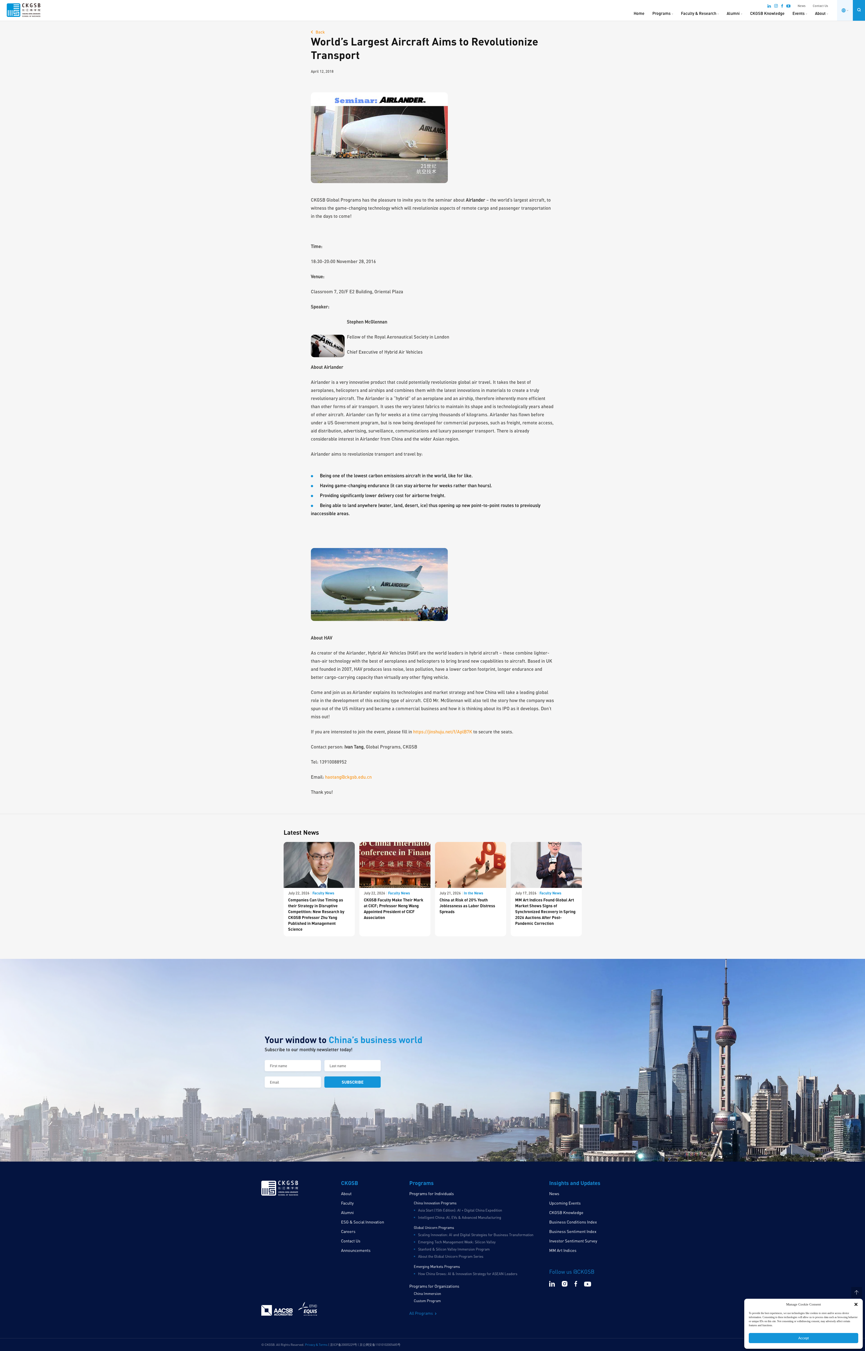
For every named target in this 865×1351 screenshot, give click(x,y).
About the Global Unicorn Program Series (450, 1256)
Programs (661, 13)
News (802, 6)
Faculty (347, 1203)
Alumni (733, 13)
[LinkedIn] (769, 6)
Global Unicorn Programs (434, 1227)
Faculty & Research (698, 13)
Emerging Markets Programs (437, 1266)
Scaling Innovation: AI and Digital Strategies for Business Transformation (475, 1235)
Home (639, 13)
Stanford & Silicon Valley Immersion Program (454, 1249)
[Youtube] (788, 6)
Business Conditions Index (573, 1221)
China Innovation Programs (435, 1203)
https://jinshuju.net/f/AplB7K (442, 731)
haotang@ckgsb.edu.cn (348, 777)
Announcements (356, 1250)
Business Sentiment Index (572, 1231)
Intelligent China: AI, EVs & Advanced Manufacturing (459, 1217)
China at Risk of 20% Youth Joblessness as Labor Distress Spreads (467, 905)
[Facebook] (782, 6)
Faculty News (323, 893)
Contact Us (820, 6)
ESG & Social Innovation (362, 1221)
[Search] (859, 10)
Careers (348, 1231)
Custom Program (427, 1301)
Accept (803, 1338)
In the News (473, 893)
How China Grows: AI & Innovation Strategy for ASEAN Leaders (467, 1273)
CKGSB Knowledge (767, 13)
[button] (856, 1304)
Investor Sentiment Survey (573, 1240)
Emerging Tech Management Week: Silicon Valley (457, 1242)
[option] (319, 889)
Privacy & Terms (316, 1344)
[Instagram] (776, 6)
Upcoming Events (565, 1203)
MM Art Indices (562, 1250)
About (820, 13)
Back (320, 32)
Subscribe (353, 1082)
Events (798, 13)
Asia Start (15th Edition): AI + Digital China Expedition (460, 1210)
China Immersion (427, 1293)
